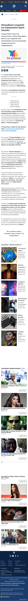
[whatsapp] (18, 556)
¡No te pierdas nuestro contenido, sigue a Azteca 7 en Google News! (14, 233)
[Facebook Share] (2, 70)
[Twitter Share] (5, 70)
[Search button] (25, 6)
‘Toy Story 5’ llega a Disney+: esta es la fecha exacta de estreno (22, 250)
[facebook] (15, 556)
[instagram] (13, 556)
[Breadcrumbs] (2, 14)
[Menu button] (2, 6)
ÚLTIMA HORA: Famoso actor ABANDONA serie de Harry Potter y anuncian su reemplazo (22, 333)
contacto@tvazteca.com (19, 570)
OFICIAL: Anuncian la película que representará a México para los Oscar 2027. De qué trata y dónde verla (22, 266)
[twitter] (10, 556)
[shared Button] (7, 70)
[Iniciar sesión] (26, 2)
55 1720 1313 (16, 572)
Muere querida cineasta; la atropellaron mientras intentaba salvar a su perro (22, 316)
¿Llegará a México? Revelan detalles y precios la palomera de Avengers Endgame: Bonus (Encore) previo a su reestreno (22, 283)
